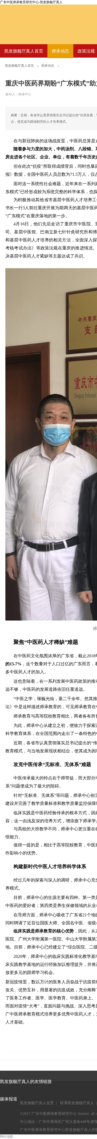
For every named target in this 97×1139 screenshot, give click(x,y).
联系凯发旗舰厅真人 (77, 1103)
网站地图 (6, 1136)
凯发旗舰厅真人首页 (23, 51)
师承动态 (60, 51)
